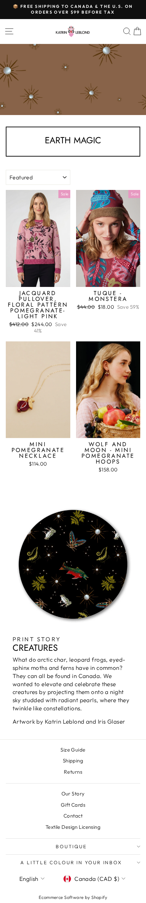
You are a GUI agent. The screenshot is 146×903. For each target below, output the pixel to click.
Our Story (73, 793)
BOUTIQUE (71, 846)
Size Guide (72, 749)
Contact (73, 815)
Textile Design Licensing (73, 827)
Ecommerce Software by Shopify (73, 897)
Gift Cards (73, 805)
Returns (73, 772)
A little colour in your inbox (71, 862)
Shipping (73, 760)
